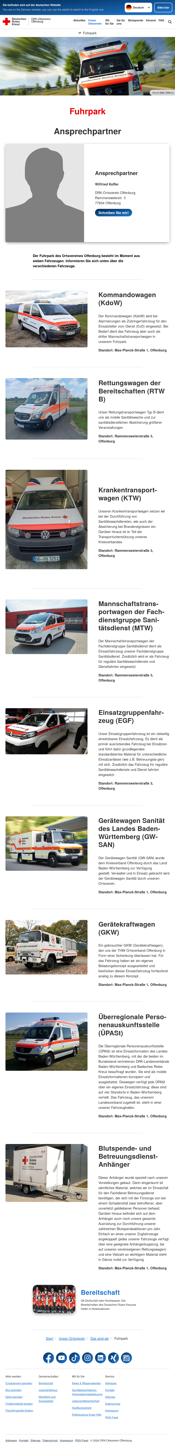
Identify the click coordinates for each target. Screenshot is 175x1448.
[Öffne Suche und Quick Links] (169, 22)
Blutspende (135, 20)
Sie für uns (121, 21)
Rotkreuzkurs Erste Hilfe (86, 1415)
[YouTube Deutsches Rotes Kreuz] (61, 1357)
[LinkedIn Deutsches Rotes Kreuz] (100, 1357)
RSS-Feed (111, 1417)
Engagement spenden (18, 1383)
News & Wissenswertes (86, 1383)
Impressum (111, 1410)
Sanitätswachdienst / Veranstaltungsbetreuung (87, 1392)
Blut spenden (13, 1390)
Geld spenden (14, 1397)
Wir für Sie (109, 21)
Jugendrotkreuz (48, 1390)
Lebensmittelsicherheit (85, 1401)
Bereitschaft (100, 1292)
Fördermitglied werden (19, 1404)
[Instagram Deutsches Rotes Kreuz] (87, 1357)
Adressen (111, 1383)
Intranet (151, 20)
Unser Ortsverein (95, 21)
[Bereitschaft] (54, 1299)
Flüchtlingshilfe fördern (19, 1410)
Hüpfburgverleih (81, 1408)
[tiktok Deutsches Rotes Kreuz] (74, 1357)
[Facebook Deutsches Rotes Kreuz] (48, 1357)
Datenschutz (112, 1404)
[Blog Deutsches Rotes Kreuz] (126, 1357)
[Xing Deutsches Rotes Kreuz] (113, 1357)
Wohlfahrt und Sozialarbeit (47, 1399)
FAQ (161, 20)
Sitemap (110, 1397)
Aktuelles (79, 20)
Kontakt (109, 1390)
